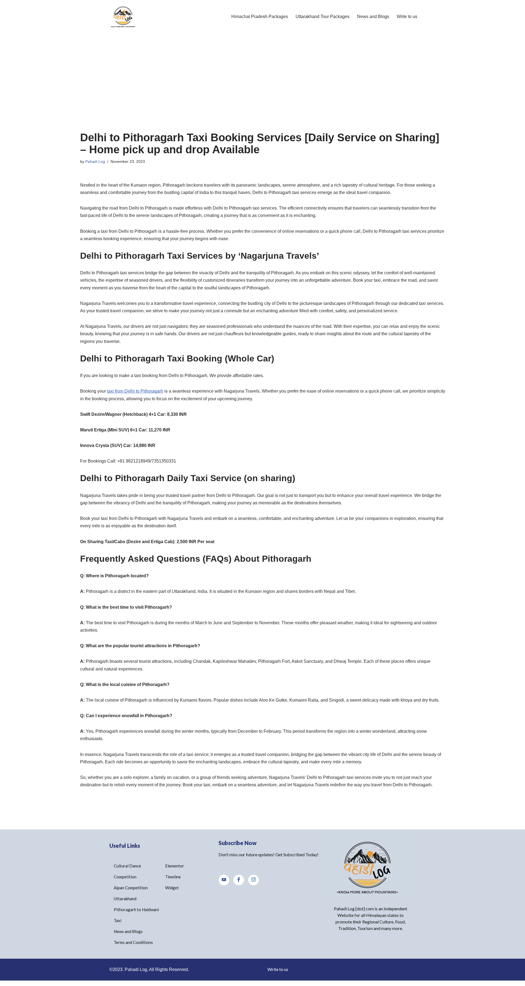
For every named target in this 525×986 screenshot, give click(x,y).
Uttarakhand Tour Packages (322, 16)
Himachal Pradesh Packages (259, 16)
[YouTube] (223, 880)
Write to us (407, 16)
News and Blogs (373, 16)
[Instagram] (253, 880)
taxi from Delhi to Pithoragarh (135, 391)
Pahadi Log (95, 161)
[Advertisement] (262, 74)
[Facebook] (238, 880)
